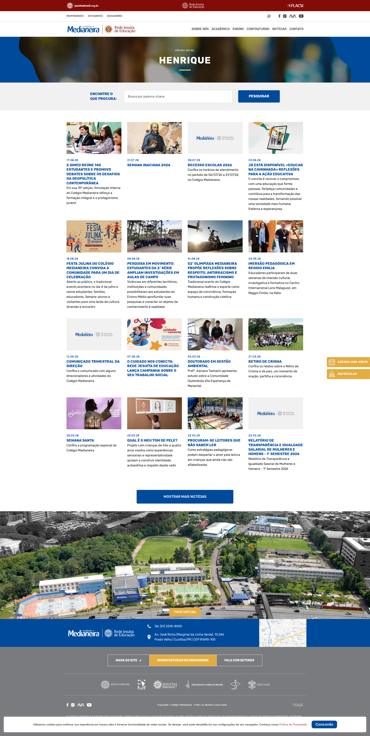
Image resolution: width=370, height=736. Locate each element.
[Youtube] (301, 16)
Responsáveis (75, 16)
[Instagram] (285, 16)
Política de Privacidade (293, 724)
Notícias (279, 29)
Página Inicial (185, 50)
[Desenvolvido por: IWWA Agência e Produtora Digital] (298, 705)
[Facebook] (279, 16)
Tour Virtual (185, 612)
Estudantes (95, 16)
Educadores (114, 16)
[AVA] (293, 16)
